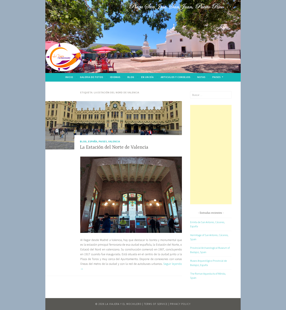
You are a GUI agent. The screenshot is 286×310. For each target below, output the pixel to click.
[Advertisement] (211, 154)
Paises (216, 77)
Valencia (114, 141)
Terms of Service (155, 304)
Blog (130, 77)
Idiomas (115, 77)
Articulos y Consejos (175, 77)
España (92, 141)
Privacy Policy (180, 304)
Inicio (69, 77)
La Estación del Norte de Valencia (114, 147)
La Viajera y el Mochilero (123, 304)
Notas (201, 77)
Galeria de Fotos (91, 77)
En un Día (147, 77)
